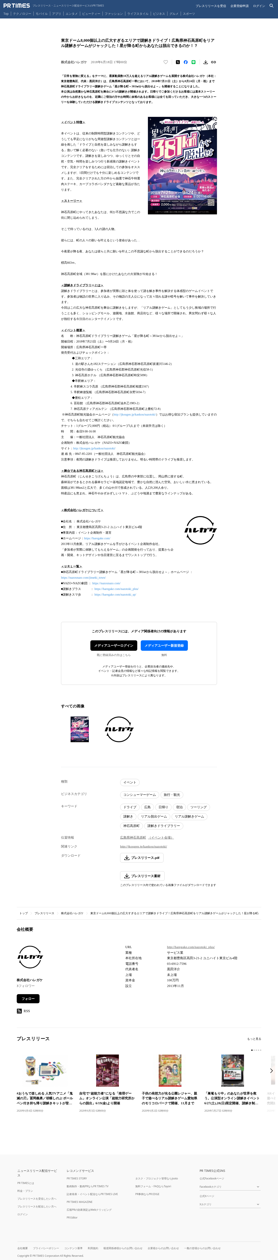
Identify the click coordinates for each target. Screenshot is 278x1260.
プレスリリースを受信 (211, 6)
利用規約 (93, 1248)
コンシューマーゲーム (139, 794)
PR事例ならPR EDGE (147, 1194)
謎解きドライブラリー (163, 826)
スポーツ (189, 14)
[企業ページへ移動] (30, 958)
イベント (129, 782)
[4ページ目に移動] (258, 1050)
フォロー (28, 998)
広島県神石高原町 (133, 837)
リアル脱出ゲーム (154, 816)
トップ (23, 913)
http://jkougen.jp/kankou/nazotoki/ (135, 414)
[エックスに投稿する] (177, 62)
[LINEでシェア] (193, 62)
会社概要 (22, 1248)
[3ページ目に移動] (256, 1050)
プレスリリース (44, 913)
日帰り (163, 807)
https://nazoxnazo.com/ (106, 583)
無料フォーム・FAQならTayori (153, 1186)
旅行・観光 (172, 794)
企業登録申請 (239, 6)
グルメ (174, 14)
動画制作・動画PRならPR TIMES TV (87, 1186)
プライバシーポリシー (46, 1248)
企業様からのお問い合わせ (163, 1248)
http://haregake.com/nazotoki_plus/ (191, 947)
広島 (147, 807)
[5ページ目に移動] (260, 1050)
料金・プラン (25, 1191)
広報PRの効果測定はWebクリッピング (89, 1210)
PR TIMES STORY (77, 1178)
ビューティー (91, 14)
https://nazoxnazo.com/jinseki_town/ (83, 577)
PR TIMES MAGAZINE (80, 1202)
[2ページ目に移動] (254, 1050)
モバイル (42, 14)
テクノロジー (22, 14)
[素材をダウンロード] (205, 62)
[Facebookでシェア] (185, 62)
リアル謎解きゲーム (189, 816)
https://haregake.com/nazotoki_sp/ (115, 594)
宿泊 (179, 807)
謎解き (128, 816)
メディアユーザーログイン (113, 645)
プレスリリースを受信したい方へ (36, 1198)
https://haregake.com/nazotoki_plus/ (116, 589)
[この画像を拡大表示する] (79, 729)
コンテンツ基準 (73, 1248)
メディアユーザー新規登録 (164, 645)
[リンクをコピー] (213, 62)
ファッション (114, 14)
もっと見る (254, 1038)
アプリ (56, 14)
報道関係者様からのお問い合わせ (122, 1248)
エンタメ (72, 14)
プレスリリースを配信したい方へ (36, 1206)
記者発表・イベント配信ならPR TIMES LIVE (92, 1194)
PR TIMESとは (25, 1183)
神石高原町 (131, 826)
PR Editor (72, 1217)
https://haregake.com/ (97, 538)
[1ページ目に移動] (252, 1050)
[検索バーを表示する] (272, 6)
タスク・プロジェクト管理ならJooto (156, 1178)
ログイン (259, 6)
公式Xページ (207, 1196)
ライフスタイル (138, 14)
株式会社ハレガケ (72, 913)
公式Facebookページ (212, 1178)
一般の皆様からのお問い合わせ (202, 1248)
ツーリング (198, 807)
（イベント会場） (161, 837)
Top (6, 14)
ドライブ (129, 807)
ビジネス (159, 14)
